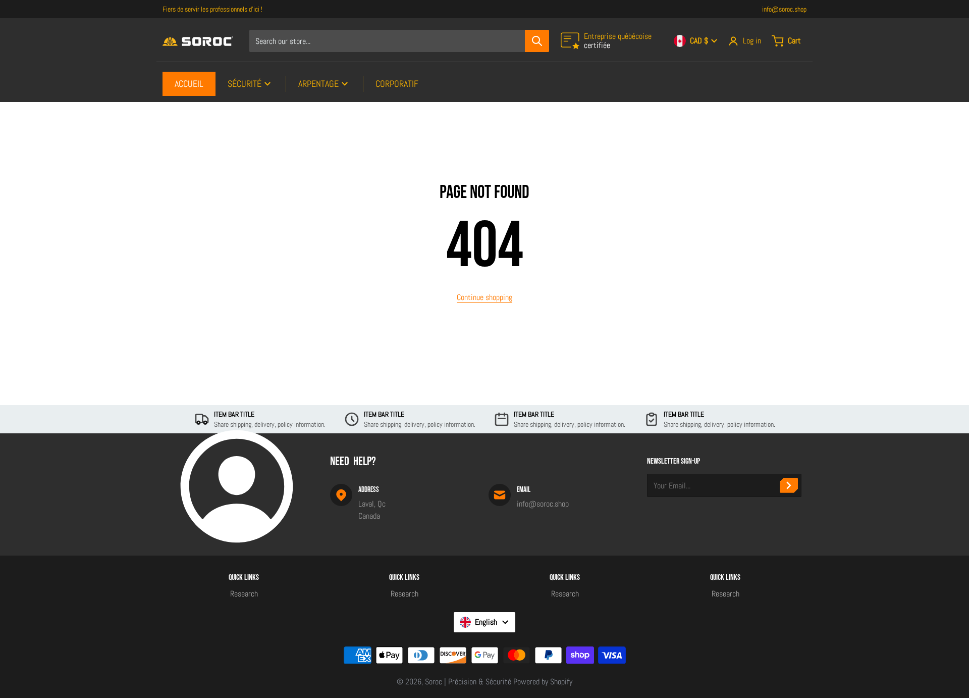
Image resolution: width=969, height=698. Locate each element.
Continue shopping (484, 297)
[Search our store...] (537, 41)
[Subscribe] (789, 485)
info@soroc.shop (784, 9)
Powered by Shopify (542, 681)
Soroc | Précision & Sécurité (468, 681)
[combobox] (399, 41)
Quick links (244, 577)
